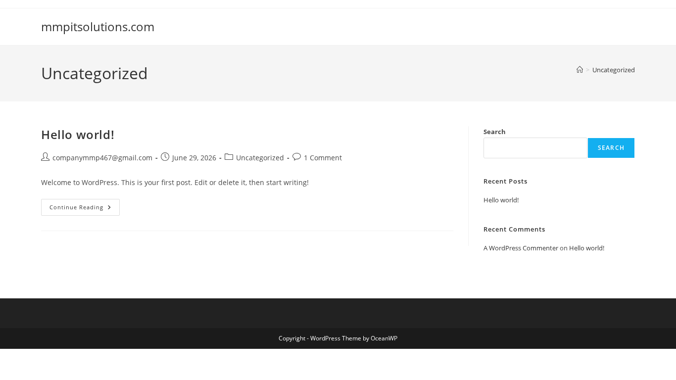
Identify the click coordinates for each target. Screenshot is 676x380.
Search (494, 131)
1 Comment (323, 157)
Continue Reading (84, 209)
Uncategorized (613, 69)
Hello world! (77, 134)
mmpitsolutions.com (97, 26)
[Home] (580, 69)
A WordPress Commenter (520, 247)
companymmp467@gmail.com (102, 157)
